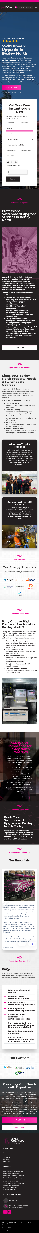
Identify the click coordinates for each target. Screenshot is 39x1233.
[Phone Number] (15, 7)
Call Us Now (19, 1127)
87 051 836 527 (26, 1230)
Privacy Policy (7, 1161)
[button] (35, 7)
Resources (6, 1159)
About (5, 1155)
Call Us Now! (11, 88)
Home (5, 1153)
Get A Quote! (19, 1120)
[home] (6, 7)
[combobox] (25, 7)
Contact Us (6, 1157)
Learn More (19, 347)
